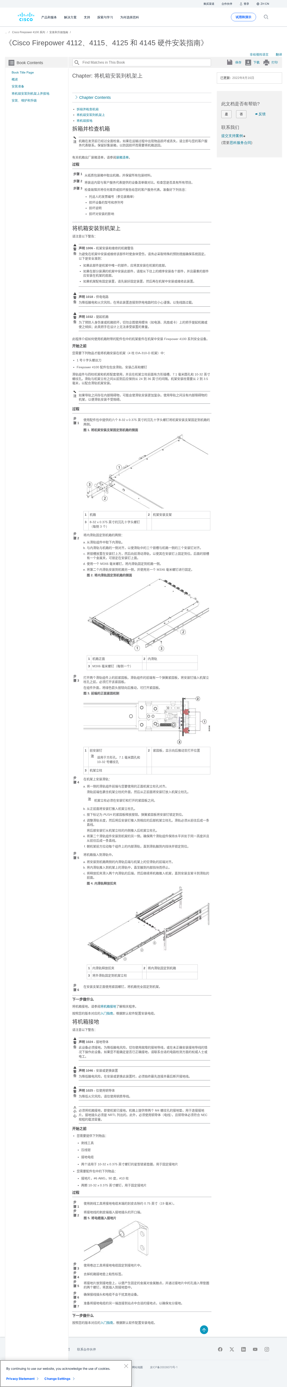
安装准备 (18, 86)
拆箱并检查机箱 (88, 109)
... (6, 32)
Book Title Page (23, 72)
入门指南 (106, 1013)
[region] (66, 1373)
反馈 (262, 114)
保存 (238, 62)
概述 (15, 79)
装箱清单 (122, 157)
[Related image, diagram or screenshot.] (145, 507)
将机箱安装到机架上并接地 (30, 93)
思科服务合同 (240, 143)
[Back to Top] (204, 1329)
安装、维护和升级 (24, 100)
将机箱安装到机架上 (91, 115)
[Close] (126, 1366)
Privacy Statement (20, 1378)
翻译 (279, 54)
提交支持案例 (232, 136)
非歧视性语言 (259, 54)
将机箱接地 (84, 120)
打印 (275, 62)
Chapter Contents (95, 97)
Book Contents (30, 63)
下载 (256, 62)
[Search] (76, 62)
